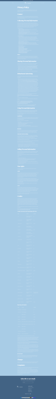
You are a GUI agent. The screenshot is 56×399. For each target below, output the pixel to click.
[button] (13, 3)
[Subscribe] (32, 382)
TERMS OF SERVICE (30, 391)
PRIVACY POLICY (30, 390)
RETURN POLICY (30, 389)
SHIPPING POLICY (30, 388)
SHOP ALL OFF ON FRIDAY (31, 387)
